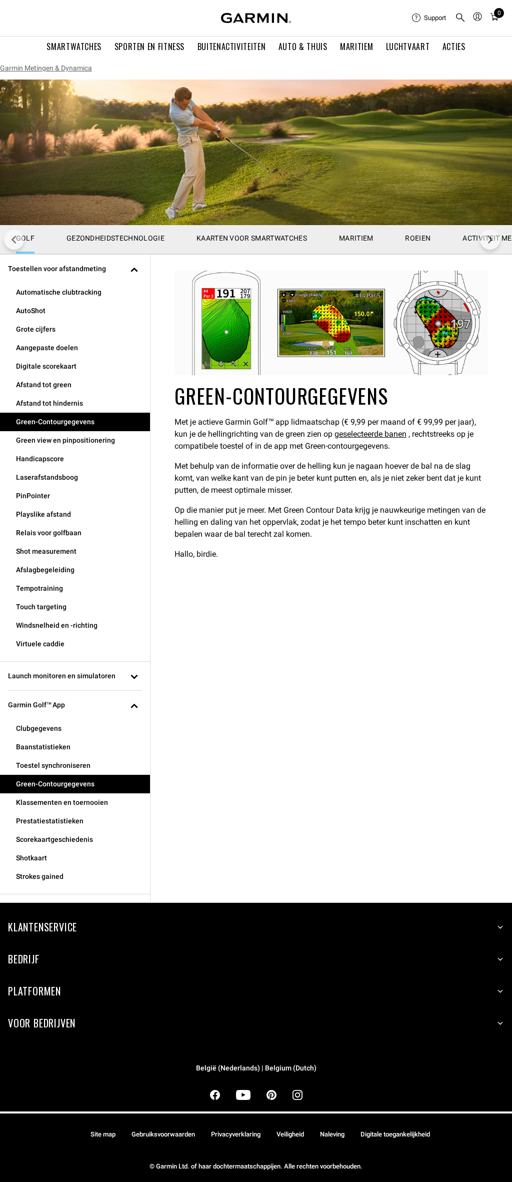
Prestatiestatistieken (50, 821)
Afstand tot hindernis (49, 403)
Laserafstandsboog (47, 477)
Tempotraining (39, 588)
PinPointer (33, 496)
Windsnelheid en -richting (57, 625)
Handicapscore (40, 459)
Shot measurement (46, 551)
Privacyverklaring (235, 1134)
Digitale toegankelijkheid (395, 1134)
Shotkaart (31, 858)
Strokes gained (40, 876)
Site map (103, 1134)
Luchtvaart (408, 47)
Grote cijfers (36, 329)
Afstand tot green (44, 385)
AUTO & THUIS (303, 47)
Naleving (332, 1134)
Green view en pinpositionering (65, 440)
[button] (75, 269)
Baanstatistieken (43, 747)
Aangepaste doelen (47, 348)
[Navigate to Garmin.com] (256, 18)
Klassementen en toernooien (62, 802)
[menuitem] (429, 18)
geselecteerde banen (370, 434)
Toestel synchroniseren (53, 765)
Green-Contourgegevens (55, 422)
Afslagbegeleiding (45, 570)
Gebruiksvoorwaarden (163, 1134)
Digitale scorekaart (46, 366)
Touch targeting (41, 607)
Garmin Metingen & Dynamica (46, 68)
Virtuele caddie (40, 644)
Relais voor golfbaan (49, 533)
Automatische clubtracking (59, 292)
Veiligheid (290, 1134)
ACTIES (454, 47)
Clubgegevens (39, 728)
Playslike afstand (43, 514)
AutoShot (31, 311)
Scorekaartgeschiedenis (54, 839)
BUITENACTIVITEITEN (232, 47)
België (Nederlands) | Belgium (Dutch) (256, 1068)
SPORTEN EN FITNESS (149, 47)
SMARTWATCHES (74, 47)
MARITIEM (356, 47)
